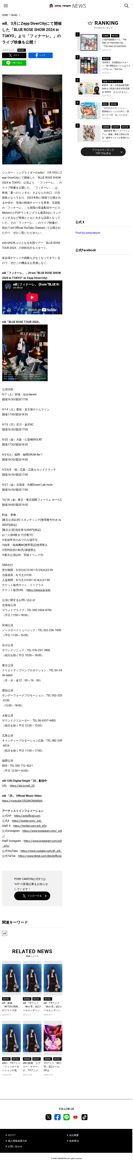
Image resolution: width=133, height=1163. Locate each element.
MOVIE (125, 127)
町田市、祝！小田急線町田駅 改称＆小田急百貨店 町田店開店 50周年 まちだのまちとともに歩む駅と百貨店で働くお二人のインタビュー (116, 89)
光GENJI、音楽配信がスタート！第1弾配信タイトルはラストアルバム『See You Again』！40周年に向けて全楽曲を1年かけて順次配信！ (116, 66)
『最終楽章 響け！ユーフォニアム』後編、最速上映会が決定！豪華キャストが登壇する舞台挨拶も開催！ (116, 134)
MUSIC (14, 15)
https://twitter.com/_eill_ (27, 821)
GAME (106, 36)
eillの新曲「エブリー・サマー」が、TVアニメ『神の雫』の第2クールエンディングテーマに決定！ (32, 1067)
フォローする (34, 895)
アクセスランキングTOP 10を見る (103, 151)
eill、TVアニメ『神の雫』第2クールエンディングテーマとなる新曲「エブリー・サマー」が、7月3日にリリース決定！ (53, 1007)
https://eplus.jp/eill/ (38, 590)
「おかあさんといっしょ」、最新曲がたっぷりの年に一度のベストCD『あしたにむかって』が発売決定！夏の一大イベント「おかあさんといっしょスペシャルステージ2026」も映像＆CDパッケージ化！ (116, 112)
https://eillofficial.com (27, 815)
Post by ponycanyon (88, 232)
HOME (5, 15)
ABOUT (12, 1135)
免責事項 (74, 1140)
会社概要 (74, 1135)
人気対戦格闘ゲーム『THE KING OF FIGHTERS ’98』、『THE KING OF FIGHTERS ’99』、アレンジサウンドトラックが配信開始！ (116, 43)
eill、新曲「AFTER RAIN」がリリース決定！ (11, 1007)
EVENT (116, 127)
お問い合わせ (15, 1146)
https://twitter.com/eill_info (30, 826)
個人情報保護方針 (17, 1140)
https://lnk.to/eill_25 (22, 785)
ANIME (27, 999)
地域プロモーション (112, 81)
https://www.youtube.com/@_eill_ (41, 851)
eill (17, 884)
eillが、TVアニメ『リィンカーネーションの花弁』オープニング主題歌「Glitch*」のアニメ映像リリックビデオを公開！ (11, 1067)
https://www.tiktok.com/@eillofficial (39, 856)
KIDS (105, 104)
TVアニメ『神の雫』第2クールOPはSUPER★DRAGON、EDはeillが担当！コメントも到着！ (53, 1067)
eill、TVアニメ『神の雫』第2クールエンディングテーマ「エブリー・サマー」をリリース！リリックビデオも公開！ (32, 1007)
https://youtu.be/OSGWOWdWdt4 (22, 800)
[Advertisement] (101, 187)
